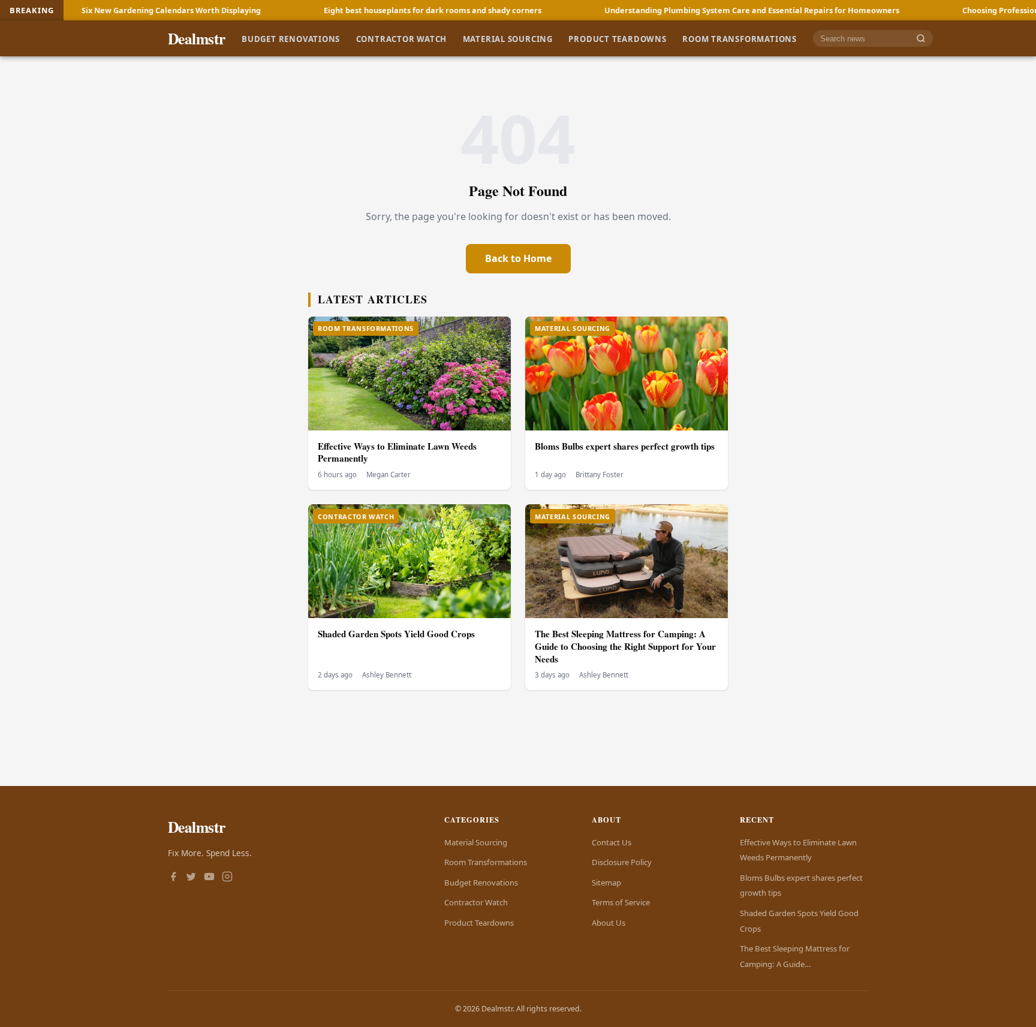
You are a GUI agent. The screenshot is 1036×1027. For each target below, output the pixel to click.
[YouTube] (209, 877)
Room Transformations (739, 38)
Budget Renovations (291, 38)
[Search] (921, 38)
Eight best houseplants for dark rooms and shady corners (370, 10)
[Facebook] (173, 877)
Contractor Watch (401, 38)
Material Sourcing (508, 38)
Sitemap (606, 882)
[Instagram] (227, 877)
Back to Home (518, 258)
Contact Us (611, 842)
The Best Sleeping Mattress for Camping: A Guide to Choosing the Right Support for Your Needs (625, 646)
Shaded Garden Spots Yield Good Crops (396, 633)
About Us (608, 922)
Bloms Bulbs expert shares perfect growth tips (625, 446)
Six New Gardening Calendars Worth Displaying (108, 10)
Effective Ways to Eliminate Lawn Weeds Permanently (397, 452)
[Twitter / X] (191, 877)
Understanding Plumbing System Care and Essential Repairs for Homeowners (689, 10)
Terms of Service (621, 902)
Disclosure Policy (622, 862)
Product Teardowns (617, 38)
